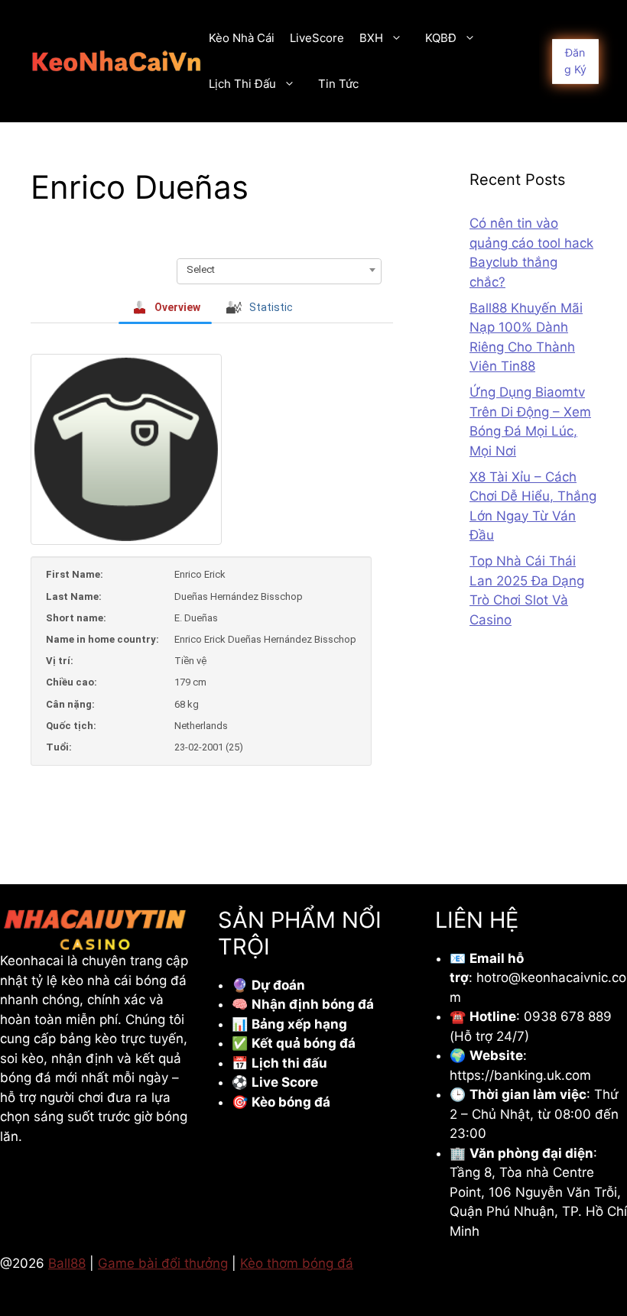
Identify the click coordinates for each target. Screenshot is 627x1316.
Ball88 (67, 1263)
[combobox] (279, 269)
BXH (371, 38)
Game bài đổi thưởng (163, 1263)
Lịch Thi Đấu (242, 83)
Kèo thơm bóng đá (296, 1263)
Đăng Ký (575, 60)
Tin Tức (338, 83)
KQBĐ (440, 38)
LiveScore (317, 38)
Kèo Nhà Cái (242, 38)
